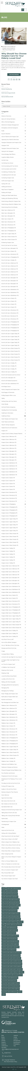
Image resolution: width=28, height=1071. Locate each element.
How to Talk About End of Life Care (10, 645)
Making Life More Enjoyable (8, 682)
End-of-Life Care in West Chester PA (10, 348)
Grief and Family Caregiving (8, 407)
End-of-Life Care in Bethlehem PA (10, 289)
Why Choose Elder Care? (7, 872)
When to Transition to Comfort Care (10, 864)
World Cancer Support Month (8, 92)
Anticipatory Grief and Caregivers (9, 127)
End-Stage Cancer (6, 386)
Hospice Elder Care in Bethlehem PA (10, 586)
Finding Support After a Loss (8, 395)
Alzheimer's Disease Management (10, 125)
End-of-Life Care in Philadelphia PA (10, 322)
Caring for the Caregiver (7, 151)
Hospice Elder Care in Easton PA (9, 595)
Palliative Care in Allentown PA (9, 705)
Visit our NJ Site (8, 1056)
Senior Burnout (5, 795)
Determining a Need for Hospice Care (10, 201)
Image (3, 651)
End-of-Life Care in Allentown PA (9, 263)
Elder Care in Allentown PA (8, 210)
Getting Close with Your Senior (9, 401)
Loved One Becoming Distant (9, 676)
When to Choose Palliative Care (9, 861)
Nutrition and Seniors (6, 699)
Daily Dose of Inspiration (7, 189)
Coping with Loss (5, 183)
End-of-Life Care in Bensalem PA (9, 277)
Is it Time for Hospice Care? (8, 664)
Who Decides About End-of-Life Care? (11, 867)
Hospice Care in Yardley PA (9, 46)
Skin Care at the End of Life (8, 801)
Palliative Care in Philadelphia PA (9, 737)
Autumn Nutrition (5, 133)
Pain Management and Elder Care (10, 702)
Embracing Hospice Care (7, 242)
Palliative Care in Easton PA (8, 723)
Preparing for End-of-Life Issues (9, 776)
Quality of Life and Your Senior (9, 789)
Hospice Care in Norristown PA (9, 492)
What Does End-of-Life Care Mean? (10, 836)
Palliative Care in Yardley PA (8, 758)
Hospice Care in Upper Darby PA (9, 519)
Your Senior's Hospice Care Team (9, 878)
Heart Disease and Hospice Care (9, 419)
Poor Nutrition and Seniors (8, 773)
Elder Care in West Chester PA (9, 236)
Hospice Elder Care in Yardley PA (9, 630)
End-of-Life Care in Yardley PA (8, 363)
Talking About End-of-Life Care (9, 812)
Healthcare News (5, 416)
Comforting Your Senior (7, 163)
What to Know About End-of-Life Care (11, 845)
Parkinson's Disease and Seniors (9, 767)
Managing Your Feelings (7, 690)
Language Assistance (9, 1060)
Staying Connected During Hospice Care (11, 809)
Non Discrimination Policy (10, 1061)
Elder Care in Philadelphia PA (8, 227)
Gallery (3, 398)
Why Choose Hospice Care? (9, 49)
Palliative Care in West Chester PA (10, 752)
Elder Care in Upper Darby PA (8, 233)
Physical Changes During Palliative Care (11, 770)
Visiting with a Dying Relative (8, 833)
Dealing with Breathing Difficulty (9, 198)
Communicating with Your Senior (9, 166)
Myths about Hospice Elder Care (9, 696)
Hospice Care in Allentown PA (8, 436)
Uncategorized (5, 824)
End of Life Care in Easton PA (8, 251)
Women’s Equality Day (6, 89)
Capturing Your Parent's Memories (10, 139)
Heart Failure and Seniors (7, 422)
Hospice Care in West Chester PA (9, 533)
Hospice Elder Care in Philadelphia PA (10, 607)
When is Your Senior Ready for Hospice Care (11, 857)
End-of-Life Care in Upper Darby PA (10, 333)
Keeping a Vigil (5, 673)
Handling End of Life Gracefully (9, 410)
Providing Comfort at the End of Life (10, 783)
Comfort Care (4, 160)
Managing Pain (5, 687)
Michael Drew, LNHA (12, 42)
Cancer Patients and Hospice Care (10, 136)
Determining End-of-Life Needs (9, 207)
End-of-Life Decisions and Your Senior (10, 374)
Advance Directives (6, 116)
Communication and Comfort (8, 169)
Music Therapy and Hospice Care (9, 693)
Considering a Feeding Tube (8, 172)
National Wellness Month (7, 96)
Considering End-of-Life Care (8, 175)
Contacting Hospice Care (7, 177)
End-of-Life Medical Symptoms (9, 380)
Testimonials (4, 818)
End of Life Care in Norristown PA (9, 254)
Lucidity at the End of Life (7, 679)
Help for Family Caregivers (8, 424)
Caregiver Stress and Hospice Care (10, 148)
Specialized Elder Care (6, 806)
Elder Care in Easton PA (7, 219)
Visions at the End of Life (7, 830)
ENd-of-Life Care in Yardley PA (9, 372)
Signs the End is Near (6, 798)
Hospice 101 (4, 430)
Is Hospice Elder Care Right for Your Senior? (10, 660)
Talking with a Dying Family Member (10, 815)
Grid (3, 924)
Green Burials (4, 404)
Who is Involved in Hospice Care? (9, 870)
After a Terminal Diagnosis (8, 122)
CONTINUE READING (14, 74)
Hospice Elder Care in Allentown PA (10, 566)
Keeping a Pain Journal (7, 670)
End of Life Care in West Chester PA (11, 919)
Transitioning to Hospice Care (8, 821)
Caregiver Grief (5, 145)
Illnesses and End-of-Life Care (8, 648)
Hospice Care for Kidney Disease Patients (11, 433)
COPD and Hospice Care (7, 180)
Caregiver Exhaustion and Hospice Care (11, 142)
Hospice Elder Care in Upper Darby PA (11, 616)
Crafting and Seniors (6, 186)
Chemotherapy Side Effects (8, 154)
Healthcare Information (7, 413)
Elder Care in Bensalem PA (8, 213)
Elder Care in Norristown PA (8, 222)
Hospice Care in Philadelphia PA (9, 507)
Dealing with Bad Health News (9, 195)
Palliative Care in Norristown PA (9, 729)
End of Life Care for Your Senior (9, 245)
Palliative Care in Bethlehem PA (9, 717)
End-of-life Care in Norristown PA (9, 316)
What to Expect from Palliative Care (10, 842)
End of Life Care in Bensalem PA (9, 248)
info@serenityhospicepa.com (11, 1049)
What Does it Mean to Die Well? (9, 839)
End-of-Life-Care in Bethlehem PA (10, 383)
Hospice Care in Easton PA (8, 477)
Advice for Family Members (8, 119)
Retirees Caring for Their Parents (9, 792)
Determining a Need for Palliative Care (11, 204)
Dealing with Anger (6, 192)
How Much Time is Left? (7, 639)
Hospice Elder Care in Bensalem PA (10, 577)
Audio (2, 130)
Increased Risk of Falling (7, 654)
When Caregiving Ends (7, 853)
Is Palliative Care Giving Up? (8, 667)
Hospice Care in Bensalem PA (8, 451)
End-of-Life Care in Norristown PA (9, 310)
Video (2, 827)
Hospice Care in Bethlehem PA (9, 463)
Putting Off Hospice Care (7, 786)
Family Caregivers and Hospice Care (10, 389)
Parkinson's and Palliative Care (9, 764)
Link (3, 974)
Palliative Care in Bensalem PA (9, 711)
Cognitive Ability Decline (7, 157)
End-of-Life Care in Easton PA (8, 298)
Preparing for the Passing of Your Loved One (11, 779)
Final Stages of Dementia (7, 392)
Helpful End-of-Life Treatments (9, 427)
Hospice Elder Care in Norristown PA (10, 601)
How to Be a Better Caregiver (8, 642)
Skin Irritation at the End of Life (9, 804)
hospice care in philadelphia (9, 938)
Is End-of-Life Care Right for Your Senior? (11, 657)
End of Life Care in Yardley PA (8, 260)
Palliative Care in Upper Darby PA (9, 746)
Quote (20, 991)
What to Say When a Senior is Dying (10, 848)
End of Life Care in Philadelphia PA (10, 257)
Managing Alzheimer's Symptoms (10, 685)
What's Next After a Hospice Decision (10, 851)
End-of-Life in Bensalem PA (8, 377)
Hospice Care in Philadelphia (8, 504)
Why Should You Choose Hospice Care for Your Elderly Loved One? (13, 55)
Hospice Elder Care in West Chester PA (11, 624)
